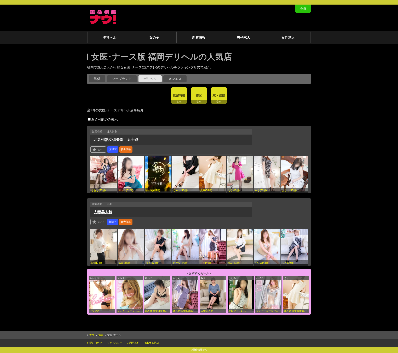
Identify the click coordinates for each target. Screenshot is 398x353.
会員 (303, 8)
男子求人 (243, 37)
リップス (95, 310)
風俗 (97, 79)
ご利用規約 (133, 342)
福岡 (100, 334)
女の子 (154, 37)
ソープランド (122, 79)
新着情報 (198, 37)
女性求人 (288, 37)
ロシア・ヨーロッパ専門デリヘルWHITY (130, 310)
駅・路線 (219, 95)
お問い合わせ (94, 342)
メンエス (175, 79)
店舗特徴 (179, 95)
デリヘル (109, 37)
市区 (199, 95)
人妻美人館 (103, 212)
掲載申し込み (151, 342)
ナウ (91, 334)
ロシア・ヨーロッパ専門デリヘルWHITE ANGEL (269, 310)
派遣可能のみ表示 (104, 119)
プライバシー (114, 342)
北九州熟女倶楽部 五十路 (116, 139)
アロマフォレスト (238, 310)
